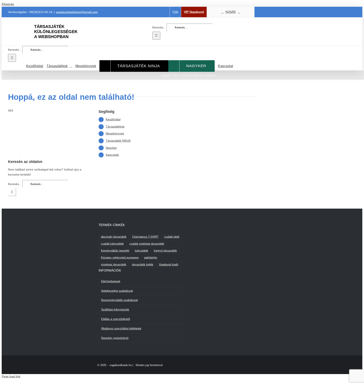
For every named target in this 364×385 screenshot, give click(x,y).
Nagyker (111, 147)
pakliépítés (150, 257)
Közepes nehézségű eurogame (120, 257)
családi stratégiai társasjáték (146, 243)
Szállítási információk (115, 309)
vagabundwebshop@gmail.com (77, 12)
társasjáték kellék (142, 264)
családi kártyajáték (112, 243)
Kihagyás (8, 4)
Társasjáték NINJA (118, 140)
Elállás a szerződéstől (115, 319)
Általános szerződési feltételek (121, 328)
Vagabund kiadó (168, 264)
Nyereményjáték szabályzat (119, 300)
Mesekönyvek (115, 133)
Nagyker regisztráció (114, 338)
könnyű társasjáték (165, 250)
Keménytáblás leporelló (115, 250)
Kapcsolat (112, 154)
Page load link (11, 376)
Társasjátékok (115, 126)
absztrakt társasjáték (114, 236)
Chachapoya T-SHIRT (145, 236)
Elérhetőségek (110, 281)
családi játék (171, 236)
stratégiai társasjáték (113, 264)
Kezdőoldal (113, 119)
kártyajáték (141, 250)
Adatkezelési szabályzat (117, 290)
